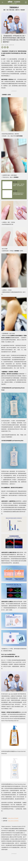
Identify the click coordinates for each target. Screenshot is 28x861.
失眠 (7, 9)
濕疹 (4, 9)
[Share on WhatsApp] (5, 47)
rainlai (7, 44)
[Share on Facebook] (2, 47)
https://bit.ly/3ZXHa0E (13, 818)
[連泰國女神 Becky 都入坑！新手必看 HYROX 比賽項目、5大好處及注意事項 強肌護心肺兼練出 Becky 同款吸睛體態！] (7, 194)
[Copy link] (8, 47)
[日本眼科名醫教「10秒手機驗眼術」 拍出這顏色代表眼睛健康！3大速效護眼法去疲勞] (7, 185)
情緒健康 (23, 9)
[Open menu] (26, 2)
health (2, 44)
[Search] (2, 2)
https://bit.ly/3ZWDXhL (13, 820)
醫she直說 (12, 9)
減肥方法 (17, 9)
